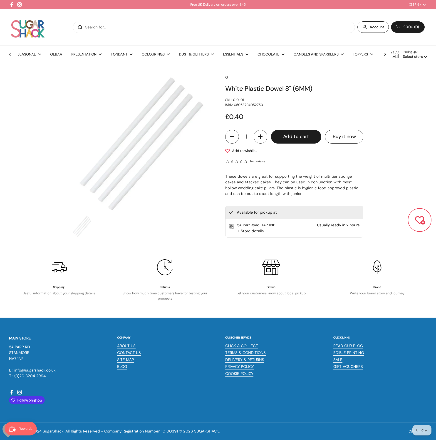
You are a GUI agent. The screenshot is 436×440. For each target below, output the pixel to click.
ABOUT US (126, 345)
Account (377, 27)
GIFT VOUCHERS (348, 366)
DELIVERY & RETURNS (244, 359)
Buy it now (344, 136)
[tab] (250, 231)
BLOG (122, 366)
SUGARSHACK (206, 431)
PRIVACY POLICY (239, 366)
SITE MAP (125, 359)
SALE (337, 359)
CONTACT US (129, 352)
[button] (408, 27)
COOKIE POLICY (239, 373)
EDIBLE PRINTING (348, 352)
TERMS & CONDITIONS (245, 352)
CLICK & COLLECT (241, 345)
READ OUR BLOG (348, 345)
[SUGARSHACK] (27, 27)
